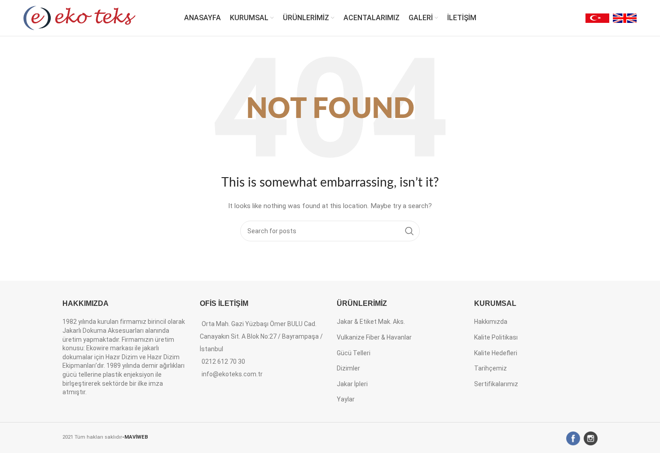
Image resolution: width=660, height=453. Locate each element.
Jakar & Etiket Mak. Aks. (371, 321)
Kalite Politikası (496, 337)
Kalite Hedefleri (495, 353)
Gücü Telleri (353, 353)
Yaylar (346, 399)
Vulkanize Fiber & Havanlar (374, 337)
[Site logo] (79, 17)
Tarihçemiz (490, 368)
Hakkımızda (490, 321)
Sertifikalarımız (496, 384)
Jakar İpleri (352, 384)
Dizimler (348, 368)
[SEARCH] (409, 231)
